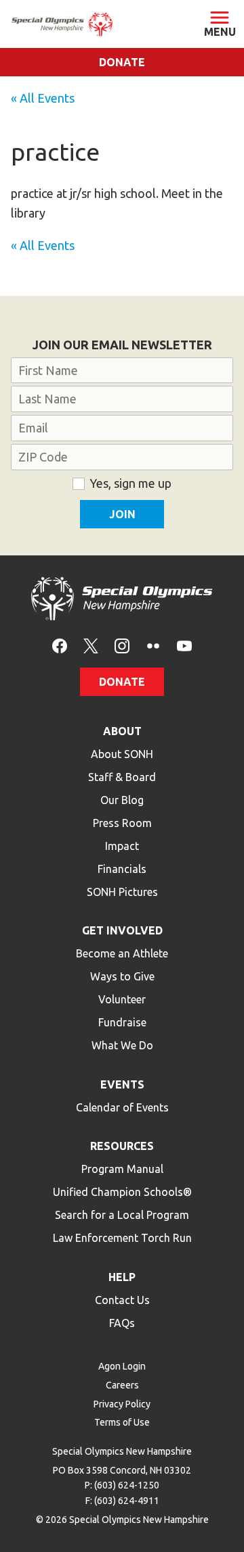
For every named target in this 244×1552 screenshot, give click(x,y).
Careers (122, 1385)
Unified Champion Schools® (122, 1192)
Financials (122, 869)
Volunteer (122, 999)
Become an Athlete (122, 953)
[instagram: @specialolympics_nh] (122, 644)
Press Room (122, 823)
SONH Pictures (122, 892)
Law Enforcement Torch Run (122, 1238)
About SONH (122, 754)
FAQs (122, 1323)
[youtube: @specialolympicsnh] (184, 644)
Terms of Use (122, 1422)
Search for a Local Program (122, 1215)
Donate (122, 62)
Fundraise (122, 1022)
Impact (122, 846)
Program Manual (122, 1169)
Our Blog (122, 800)
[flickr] (153, 644)
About (122, 731)
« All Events (43, 98)
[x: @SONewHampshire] (90, 644)
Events (122, 1084)
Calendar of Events (122, 1107)
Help (122, 1277)
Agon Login (122, 1366)
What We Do (122, 1045)
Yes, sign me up (130, 483)
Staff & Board (122, 777)
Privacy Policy (122, 1404)
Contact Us (122, 1300)
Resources (122, 1146)
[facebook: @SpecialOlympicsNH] (59, 644)
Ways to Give (122, 976)
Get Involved (122, 930)
